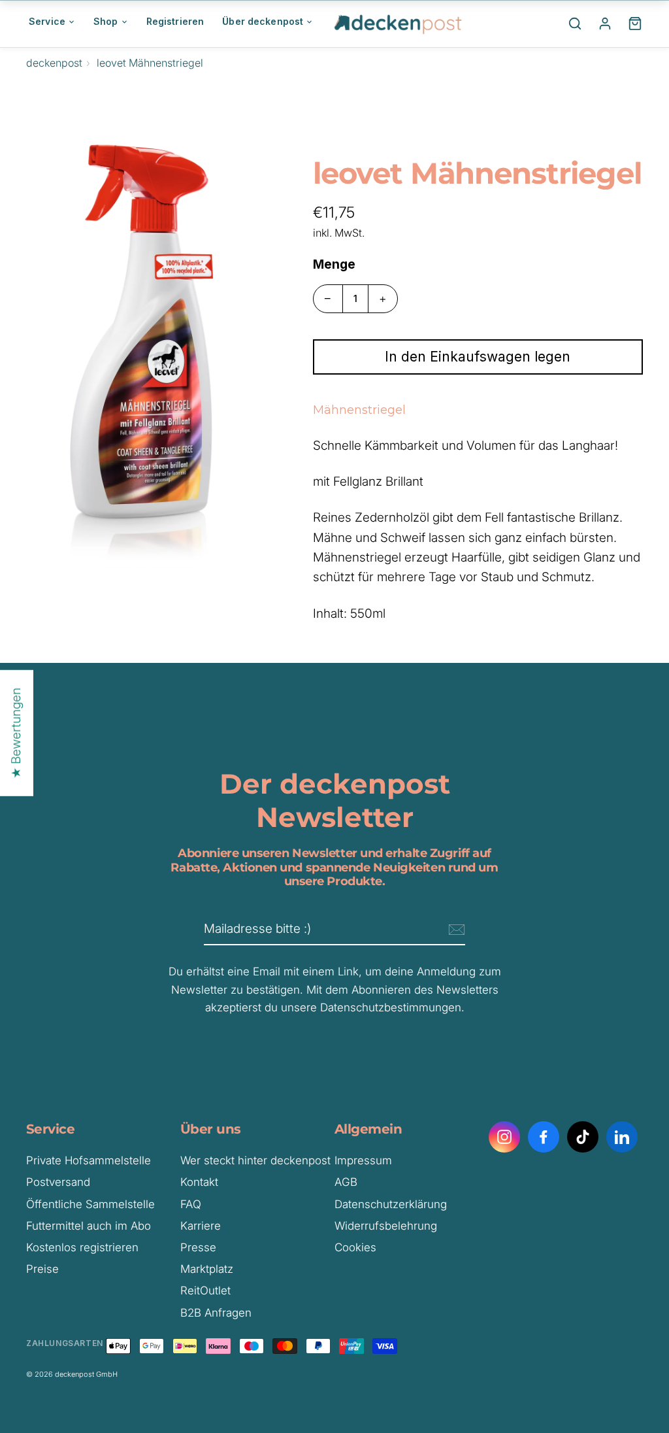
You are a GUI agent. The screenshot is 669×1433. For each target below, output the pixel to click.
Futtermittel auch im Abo (88, 1225)
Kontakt (199, 1182)
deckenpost (54, 62)
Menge (334, 264)
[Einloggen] (605, 23)
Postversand (58, 1182)
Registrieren (175, 21)
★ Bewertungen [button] (16, 733)
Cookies (355, 1247)
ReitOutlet (205, 1290)
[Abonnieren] (454, 929)
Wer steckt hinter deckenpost (255, 1160)
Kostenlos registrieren (82, 1247)
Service (47, 21)
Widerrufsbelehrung (385, 1225)
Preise (42, 1268)
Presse (198, 1247)
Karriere (200, 1225)
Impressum (363, 1160)
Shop (105, 21)
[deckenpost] (398, 23)
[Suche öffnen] (575, 23)
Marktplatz (206, 1268)
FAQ (190, 1204)
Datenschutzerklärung (390, 1204)
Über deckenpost (262, 21)
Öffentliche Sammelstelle (90, 1204)
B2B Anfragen (216, 1312)
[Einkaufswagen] (635, 23)
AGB (345, 1182)
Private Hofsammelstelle (88, 1160)
